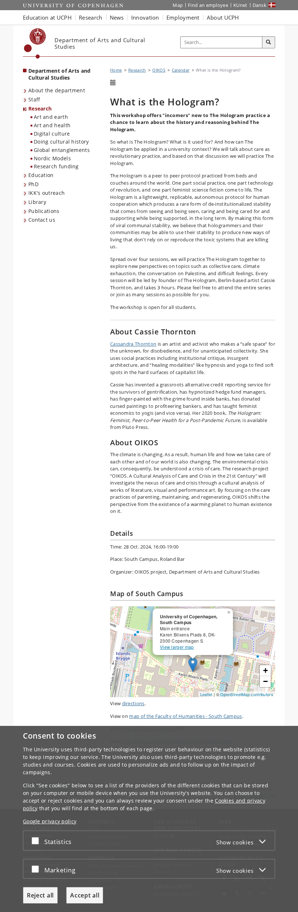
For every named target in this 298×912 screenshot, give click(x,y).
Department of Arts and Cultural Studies (59, 74)
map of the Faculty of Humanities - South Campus (185, 716)
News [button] (117, 17)
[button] (229, 611)
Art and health (52, 125)
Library (37, 201)
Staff (34, 99)
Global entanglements (62, 149)
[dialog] (149, 819)
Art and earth (51, 116)
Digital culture (52, 133)
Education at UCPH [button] (47, 17)
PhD (33, 184)
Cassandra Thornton (133, 344)
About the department (56, 90)
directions (133, 703)
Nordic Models (52, 158)
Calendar (180, 70)
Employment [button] (183, 17)
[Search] (268, 42)
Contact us (41, 219)
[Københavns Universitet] (35, 43)
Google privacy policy (49, 821)
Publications (44, 211)
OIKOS (158, 70)
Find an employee (208, 5)
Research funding (56, 166)
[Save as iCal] (113, 83)
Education (41, 175)
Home (116, 70)
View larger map (177, 647)
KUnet (240, 5)
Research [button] (90, 17)
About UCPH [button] (223, 17)
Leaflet (206, 694)
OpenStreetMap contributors (246, 694)
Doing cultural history (61, 141)
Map (178, 5)
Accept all (84, 895)
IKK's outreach (46, 192)
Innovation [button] (145, 17)
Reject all (40, 895)
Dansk (260, 5)
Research (40, 108)
